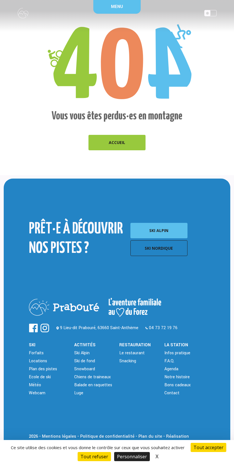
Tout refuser (94, 456)
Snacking (127, 361)
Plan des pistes (43, 369)
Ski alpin (158, 230)
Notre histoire (177, 377)
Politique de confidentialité (107, 436)
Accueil (117, 142)
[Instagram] (44, 328)
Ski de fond (84, 361)
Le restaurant (132, 353)
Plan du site (150, 436)
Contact (171, 393)
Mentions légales (59, 436)
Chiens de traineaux (92, 377)
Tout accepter (208, 447)
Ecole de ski (40, 377)
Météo (35, 385)
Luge (78, 393)
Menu (117, 7)
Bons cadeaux (177, 385)
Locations (38, 361)
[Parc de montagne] (210, 14)
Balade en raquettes (93, 385)
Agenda (171, 369)
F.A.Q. (169, 361)
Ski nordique (159, 248)
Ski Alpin (82, 353)
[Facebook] (33, 328)
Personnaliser (132, 456)
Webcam (37, 393)
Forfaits (36, 353)
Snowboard (84, 369)
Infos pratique (177, 353)
